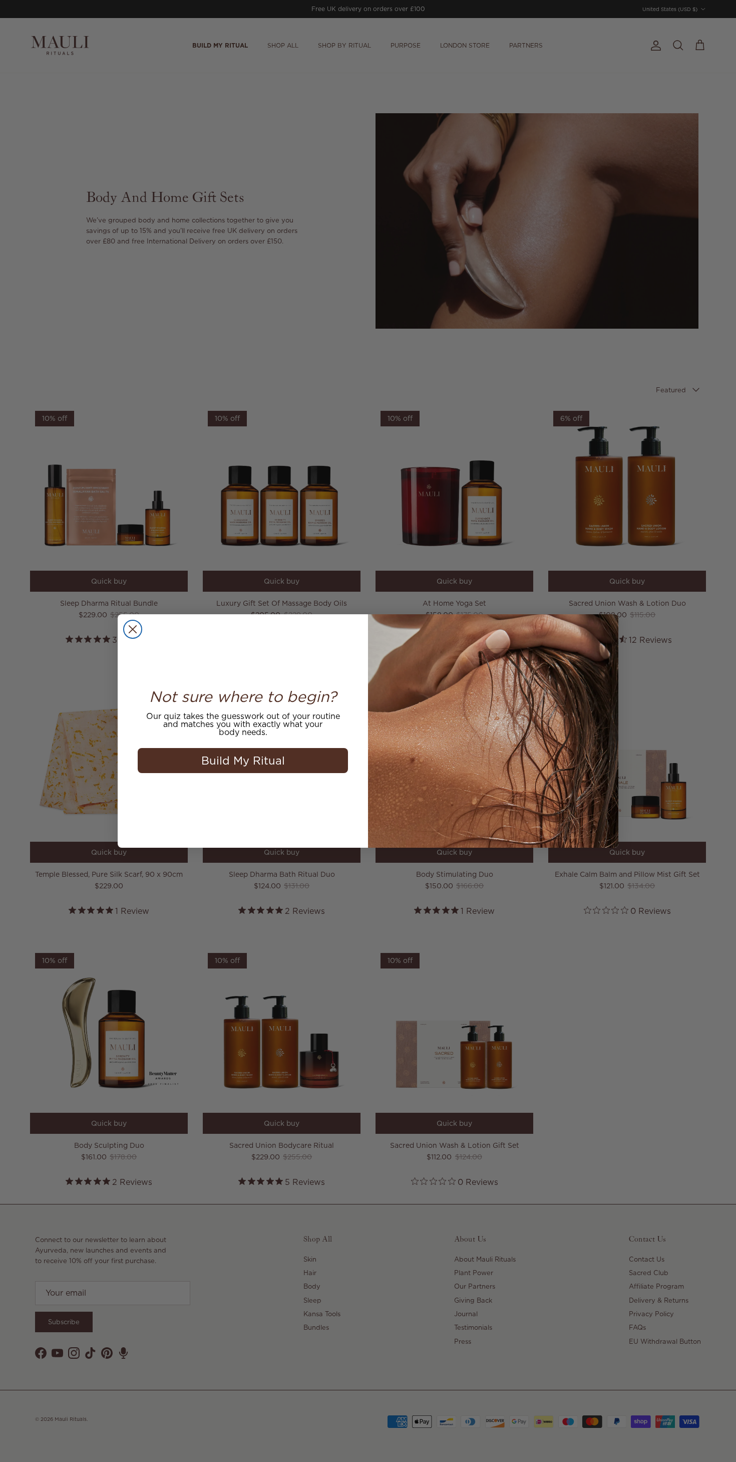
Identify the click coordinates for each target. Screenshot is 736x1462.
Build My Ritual (243, 760)
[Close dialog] (133, 629)
